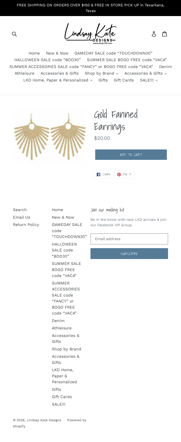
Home (34, 53)
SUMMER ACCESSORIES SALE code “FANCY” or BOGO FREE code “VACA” (81, 66)
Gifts (103, 80)
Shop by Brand (100, 73)
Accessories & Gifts (60, 73)
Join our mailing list (107, 210)
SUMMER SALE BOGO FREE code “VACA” (127, 59)
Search (20, 209)
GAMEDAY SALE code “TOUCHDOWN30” (113, 53)
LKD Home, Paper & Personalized (56, 80)
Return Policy (26, 224)
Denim (165, 66)
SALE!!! (147, 80)
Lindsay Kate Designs (44, 420)
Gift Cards (124, 80)
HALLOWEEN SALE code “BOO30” (47, 59)
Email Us (21, 217)
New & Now (57, 53)
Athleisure (24, 73)
